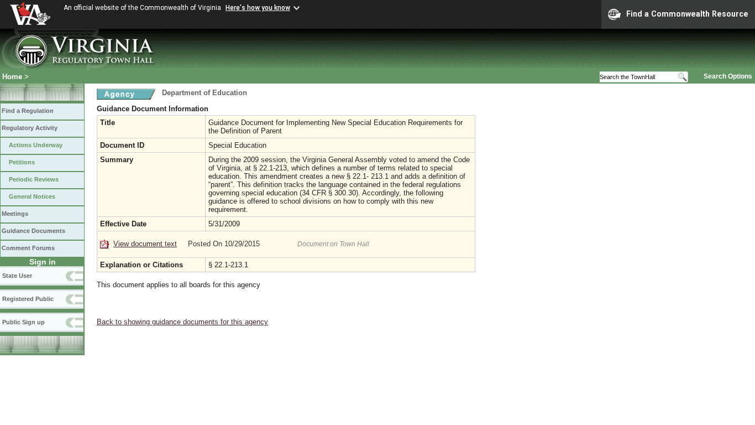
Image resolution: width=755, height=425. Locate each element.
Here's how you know (258, 8)
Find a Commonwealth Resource (687, 13)
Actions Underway (35, 145)
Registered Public (28, 299)
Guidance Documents (33, 230)
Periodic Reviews (34, 179)
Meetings (15, 213)
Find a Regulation (28, 110)
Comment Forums (28, 248)
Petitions (22, 162)
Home (12, 76)
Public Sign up (23, 322)
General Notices (32, 196)
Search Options (728, 76)
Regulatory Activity (29, 128)
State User (17, 275)
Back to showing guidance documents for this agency (182, 322)
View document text (145, 244)
